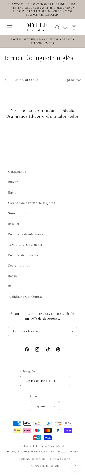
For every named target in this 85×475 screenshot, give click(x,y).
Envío (12, 192)
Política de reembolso (34, 451)
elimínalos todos (62, 116)
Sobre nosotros (19, 265)
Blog (11, 286)
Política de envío (60, 458)
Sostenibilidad (18, 213)
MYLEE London (38, 446)
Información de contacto (45, 465)
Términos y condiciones (25, 244)
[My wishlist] (65, 27)
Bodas (12, 276)
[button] (9, 27)
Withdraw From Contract (26, 296)
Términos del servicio (32, 458)
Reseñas (14, 223)
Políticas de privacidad (24, 255)
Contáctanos (17, 171)
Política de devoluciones (25, 234)
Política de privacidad (64, 451)
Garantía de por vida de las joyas (31, 203)
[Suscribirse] (71, 331)
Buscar (13, 182)
